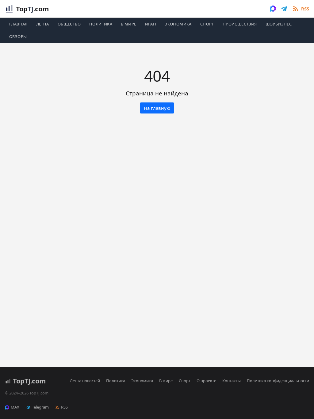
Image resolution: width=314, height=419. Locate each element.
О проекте (206, 380)
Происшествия (240, 24)
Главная (18, 24)
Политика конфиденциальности (278, 380)
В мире (128, 24)
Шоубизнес (279, 24)
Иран (150, 24)
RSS (64, 407)
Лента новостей (85, 380)
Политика (100, 24)
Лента (42, 24)
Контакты (231, 380)
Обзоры (18, 36)
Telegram (40, 407)
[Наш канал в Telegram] (284, 8)
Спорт (207, 24)
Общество (69, 24)
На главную (157, 108)
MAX (15, 407)
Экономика (178, 24)
